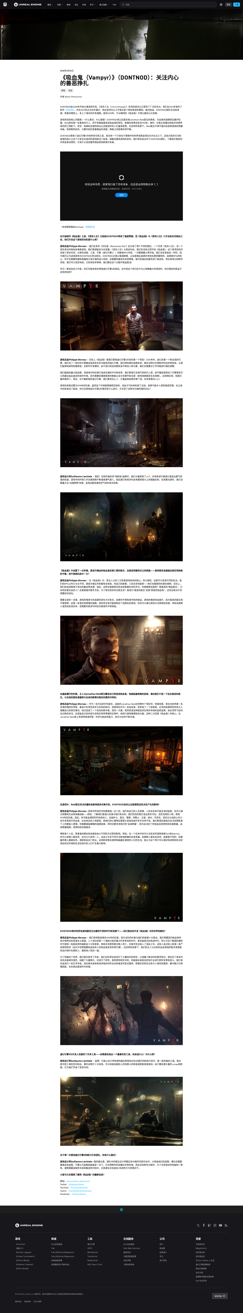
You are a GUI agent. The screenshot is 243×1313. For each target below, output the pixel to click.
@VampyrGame (76, 1184)
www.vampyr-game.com (78, 1181)
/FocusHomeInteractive (79, 1191)
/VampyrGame (79, 1194)
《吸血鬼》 (69, 110)
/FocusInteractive (79, 1187)
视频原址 (89, 227)
